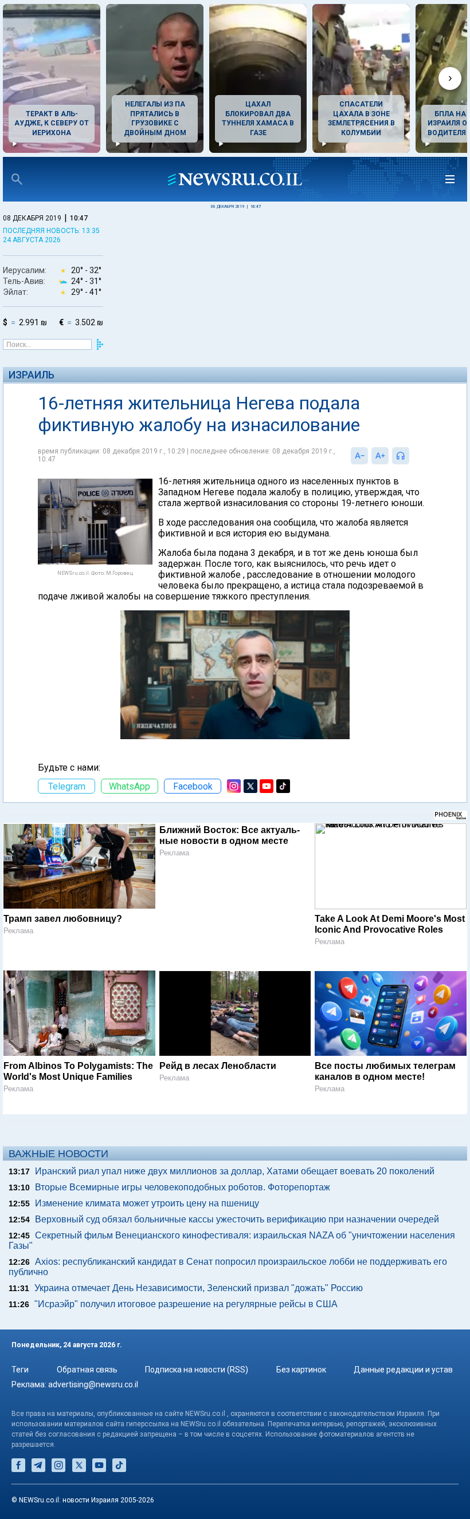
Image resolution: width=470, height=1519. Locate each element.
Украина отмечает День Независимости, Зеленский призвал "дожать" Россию (198, 1288)
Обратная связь (87, 1369)
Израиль (31, 375)
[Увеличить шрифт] (380, 455)
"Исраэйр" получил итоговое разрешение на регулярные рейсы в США (186, 1304)
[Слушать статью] (412, 455)
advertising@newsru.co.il (93, 1384)
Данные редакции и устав (403, 1369)
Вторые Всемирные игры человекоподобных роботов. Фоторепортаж (182, 1187)
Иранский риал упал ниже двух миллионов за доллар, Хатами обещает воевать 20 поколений (234, 1171)
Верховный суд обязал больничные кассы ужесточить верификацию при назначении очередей (237, 1219)
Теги (20, 1369)
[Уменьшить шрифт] (359, 455)
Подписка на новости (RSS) (196, 1369)
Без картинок (301, 1369)
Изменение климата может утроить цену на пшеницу (147, 1203)
